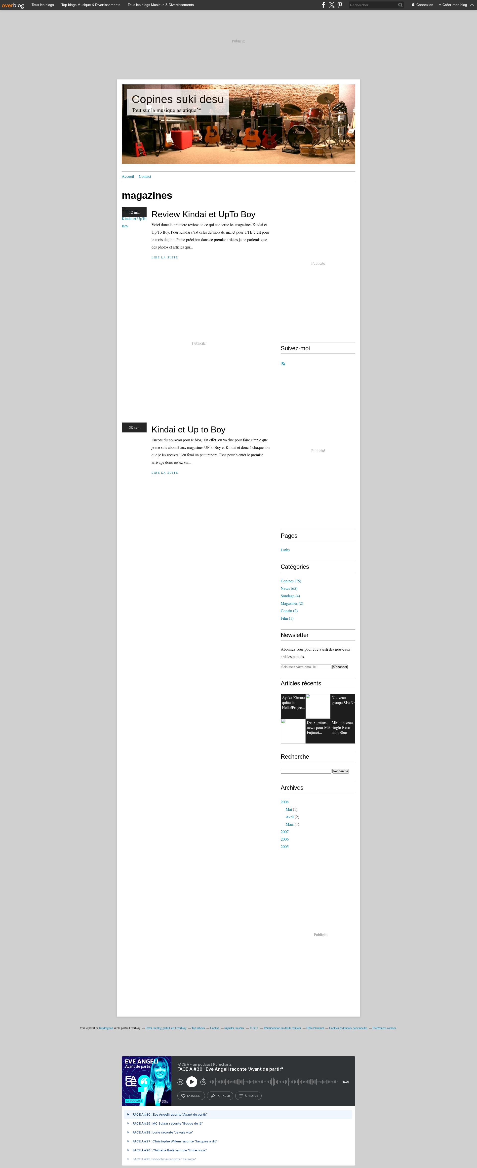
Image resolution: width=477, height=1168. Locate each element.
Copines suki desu (178, 99)
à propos (251, 1095)
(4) (290, 595)
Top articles (198, 1028)
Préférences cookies (384, 1028)
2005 (285, 846)
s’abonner (194, 1095)
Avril (290, 816)
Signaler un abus (234, 1028)
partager (223, 1095)
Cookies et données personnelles (348, 1028)
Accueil (128, 176)
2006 (285, 839)
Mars (290, 824)
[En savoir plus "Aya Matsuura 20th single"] (293, 731)
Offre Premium (315, 1028)
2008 (285, 801)
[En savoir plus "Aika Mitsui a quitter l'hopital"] (318, 706)
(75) (291, 580)
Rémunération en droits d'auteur (282, 1028)
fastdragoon (106, 1028)
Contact (145, 176)
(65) (289, 588)
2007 (285, 831)
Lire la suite (165, 257)
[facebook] (323, 5)
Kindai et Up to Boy (189, 429)
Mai (289, 809)
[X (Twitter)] (331, 5)
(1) (287, 618)
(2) (292, 603)
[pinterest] (340, 5)
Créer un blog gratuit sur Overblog (166, 1028)
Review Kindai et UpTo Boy (204, 214)
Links (285, 549)
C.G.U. (254, 1028)
